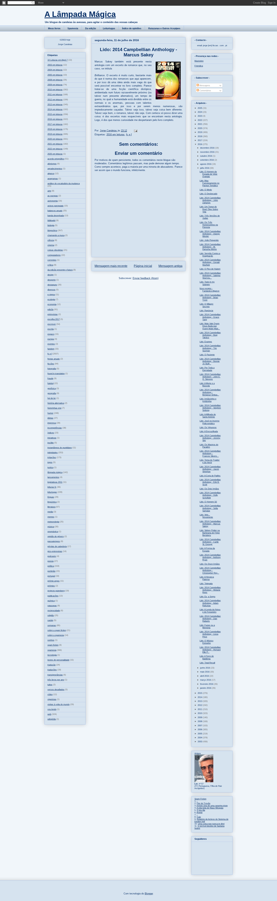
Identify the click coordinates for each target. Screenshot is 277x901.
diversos (51, 289)
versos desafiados (55, 689)
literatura (51, 507)
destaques (52, 285)
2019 (200, 132)
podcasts (51, 556)
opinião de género (55, 536)
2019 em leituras (55, 134)
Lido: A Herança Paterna (207, 578)
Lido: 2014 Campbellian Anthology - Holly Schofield (210, 495)
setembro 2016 (207, 160)
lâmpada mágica (54, 472)
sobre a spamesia (55, 635)
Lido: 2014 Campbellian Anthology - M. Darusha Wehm (210, 246)
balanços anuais (54, 210)
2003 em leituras (55, 65)
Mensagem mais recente (111, 266)
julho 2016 (205, 168)
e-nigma (51, 294)
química (51, 601)
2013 (200, 701)
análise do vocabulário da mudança (63, 183)
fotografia (51, 368)
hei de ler (51, 398)
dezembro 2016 (207, 148)
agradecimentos (54, 168)
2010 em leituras (55, 89)
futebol (50, 383)
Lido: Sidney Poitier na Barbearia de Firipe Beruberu (210, 532)
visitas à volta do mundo (58, 704)
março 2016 (206, 680)
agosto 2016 (206, 164)
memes (50, 517)
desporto (51, 280)
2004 (200, 737)
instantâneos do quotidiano (59, 447)
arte (49, 191)
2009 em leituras (55, 85)
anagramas (52, 178)
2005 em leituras (55, 75)
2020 (200, 128)
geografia (51, 393)
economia (51, 304)
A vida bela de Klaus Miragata (210, 808)
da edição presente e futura (60, 270)
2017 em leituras (55, 124)
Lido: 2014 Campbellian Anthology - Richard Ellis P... (210, 649)
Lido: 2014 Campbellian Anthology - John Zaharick (210, 200)
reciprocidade (53, 610)
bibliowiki (51, 220)
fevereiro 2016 (207, 684)
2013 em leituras (55, 104)
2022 (200, 120)
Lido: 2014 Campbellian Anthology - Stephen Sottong (210, 407)
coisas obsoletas (55, 250)
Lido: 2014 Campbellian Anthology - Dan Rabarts (210, 618)
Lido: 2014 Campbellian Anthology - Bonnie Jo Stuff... (210, 361)
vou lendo (51, 709)
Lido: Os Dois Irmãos (209, 489)
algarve (50, 173)
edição (50, 309)
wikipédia (51, 719)
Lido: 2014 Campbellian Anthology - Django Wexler (210, 233)
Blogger (149, 893)
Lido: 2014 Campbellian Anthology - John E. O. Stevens (210, 376)
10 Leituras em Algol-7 (57, 60)
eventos (51, 344)
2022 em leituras (55, 149)
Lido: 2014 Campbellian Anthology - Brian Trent (210, 297)
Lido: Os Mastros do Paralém (209, 445)
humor (50, 413)
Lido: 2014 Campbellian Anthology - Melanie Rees (210, 590)
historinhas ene (54, 408)
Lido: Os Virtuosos (208, 427)
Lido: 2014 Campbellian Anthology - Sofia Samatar (210, 508)
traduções (52, 670)
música (50, 526)
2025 (200, 108)
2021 (200, 124)
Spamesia (72, 28)
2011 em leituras (54, 94)
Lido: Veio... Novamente (206, 516)
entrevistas (52, 314)
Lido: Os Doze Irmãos (210, 564)
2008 (200, 721)
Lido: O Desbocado (208, 193)
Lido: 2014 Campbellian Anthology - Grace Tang (210, 317)
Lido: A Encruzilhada (209, 431)
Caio (199, 817)
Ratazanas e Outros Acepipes (164, 28)
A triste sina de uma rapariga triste (212, 805)
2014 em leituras (55, 109)
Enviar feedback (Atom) (145, 278)
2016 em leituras (115, 134)
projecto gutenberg (56, 591)
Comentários (205, 90)
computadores (54, 255)
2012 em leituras (55, 99)
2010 (200, 713)
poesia (50, 561)
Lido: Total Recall (207, 663)
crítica (50, 265)
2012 (200, 705)
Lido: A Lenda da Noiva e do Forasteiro (210, 610)
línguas (50, 497)
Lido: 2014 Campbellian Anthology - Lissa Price (210, 634)
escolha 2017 (53, 319)
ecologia (51, 299)
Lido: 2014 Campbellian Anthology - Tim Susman (210, 348)
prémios (51, 586)
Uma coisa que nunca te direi (211, 824)
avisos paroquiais (55, 206)
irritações (51, 457)
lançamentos (53, 477)
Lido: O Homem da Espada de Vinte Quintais (208, 174)
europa (50, 339)
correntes (51, 260)
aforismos (52, 164)
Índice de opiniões (131, 28)
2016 (200, 144)
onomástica (52, 531)
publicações (52, 596)
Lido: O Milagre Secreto (206, 305)
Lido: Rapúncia (206, 310)
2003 (200, 741)
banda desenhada (55, 215)
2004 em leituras (55, 70)
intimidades (52, 452)
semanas (51, 625)
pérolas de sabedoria (57, 546)
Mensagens (204, 85)
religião (50, 615)
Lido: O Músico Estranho (206, 642)
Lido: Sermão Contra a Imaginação (210, 254)
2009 (200, 717)
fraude (50, 378)
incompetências (54, 428)
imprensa (51, 423)
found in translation (56, 373)
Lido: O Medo (206, 190)
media (50, 512)
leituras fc (51, 487)
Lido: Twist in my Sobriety (207, 283)
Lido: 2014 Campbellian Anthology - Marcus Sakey (210, 523)
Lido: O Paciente (207, 354)
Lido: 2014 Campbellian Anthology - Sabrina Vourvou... (210, 275)
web (49, 714)
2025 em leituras (55, 154)
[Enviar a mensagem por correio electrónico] (135, 130)
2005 (200, 733)
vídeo (50, 694)
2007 (200, 725)
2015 (200, 693)
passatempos (53, 541)
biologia (50, 225)
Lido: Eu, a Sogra (207, 596)
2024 (200, 112)
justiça (50, 467)
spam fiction (52, 645)
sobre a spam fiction (56, 630)
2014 (200, 697)
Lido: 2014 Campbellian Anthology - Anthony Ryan (210, 557)
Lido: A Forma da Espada (207, 549)
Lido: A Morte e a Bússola (207, 384)
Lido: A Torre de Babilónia (207, 657)
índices (50, 433)
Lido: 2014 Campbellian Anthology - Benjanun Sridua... (210, 392)
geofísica (51, 388)
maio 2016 (205, 672)
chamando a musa (55, 235)
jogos (49, 462)
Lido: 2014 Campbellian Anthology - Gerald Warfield (210, 262)
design (50, 275)
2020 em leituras (55, 139)
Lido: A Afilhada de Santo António (208, 415)
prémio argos (53, 581)
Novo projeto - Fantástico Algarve (209, 289)
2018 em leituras (55, 129)
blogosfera (52, 230)
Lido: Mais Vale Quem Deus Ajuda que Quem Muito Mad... (210, 326)
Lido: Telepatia (206, 583)
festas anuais (53, 359)
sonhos (50, 640)
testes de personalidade (58, 660)
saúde (50, 620)
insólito (50, 443)
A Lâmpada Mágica (80, 14)
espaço (50, 334)
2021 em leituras (55, 144)
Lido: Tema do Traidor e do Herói (210, 461)
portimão (51, 571)
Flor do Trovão (203, 803)
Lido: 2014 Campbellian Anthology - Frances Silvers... (210, 453)
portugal (51, 576)
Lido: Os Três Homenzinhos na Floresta (209, 224)
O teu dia (201, 810)
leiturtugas (52, 492)
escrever (51, 324)
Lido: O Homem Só (208, 502)
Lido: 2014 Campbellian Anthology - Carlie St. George (210, 541)
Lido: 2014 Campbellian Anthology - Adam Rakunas (210, 603)
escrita (50, 329)
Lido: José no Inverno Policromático (209, 422)
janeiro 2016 (206, 688)
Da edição (90, 28)
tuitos (49, 684)
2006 (200, 729)
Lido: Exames (206, 341)
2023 (200, 116)
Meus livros (54, 28)
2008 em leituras (55, 80)
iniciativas (51, 438)
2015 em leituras (55, 114)
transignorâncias (55, 675)
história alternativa (55, 403)
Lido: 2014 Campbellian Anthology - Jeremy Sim (210, 438)
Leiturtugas (109, 28)
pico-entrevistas (54, 551)
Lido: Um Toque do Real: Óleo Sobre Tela (209, 209)
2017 (200, 140)
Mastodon (199, 61)
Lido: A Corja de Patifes (210, 476)
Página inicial (143, 266)
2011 (200, 709)
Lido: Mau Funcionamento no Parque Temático (209, 183)
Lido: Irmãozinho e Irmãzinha (208, 400)
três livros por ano (55, 680)
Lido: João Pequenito (209, 240)
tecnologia (52, 655)
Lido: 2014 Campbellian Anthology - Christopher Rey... (210, 570)
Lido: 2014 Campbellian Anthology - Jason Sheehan (210, 469)
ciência (50, 240)
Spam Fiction (200, 799)
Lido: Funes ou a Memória (207, 626)
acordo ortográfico (55, 159)
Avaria (199, 812)
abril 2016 (205, 676)
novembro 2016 (207, 152)
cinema (50, 245)
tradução (51, 665)
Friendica (198, 66)
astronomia (52, 201)
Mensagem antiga (170, 266)
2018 (200, 136)
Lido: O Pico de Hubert (210, 269)
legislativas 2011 (54, 482)
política (50, 566)
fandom (50, 349)
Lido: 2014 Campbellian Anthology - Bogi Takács (210, 335)
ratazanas (52, 605)
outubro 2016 (206, 156)
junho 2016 (205, 668)
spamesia (51, 650)
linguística (52, 502)
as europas (52, 196)
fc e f (129, 134)
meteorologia (53, 522)
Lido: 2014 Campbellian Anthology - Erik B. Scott (210, 482)
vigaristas (51, 699)
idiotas (50, 418)
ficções (50, 364)
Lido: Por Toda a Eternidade (207, 369)
